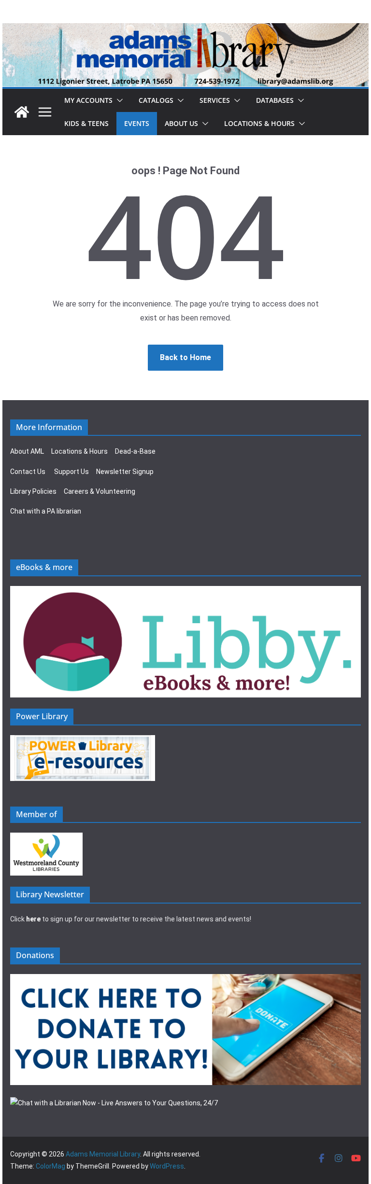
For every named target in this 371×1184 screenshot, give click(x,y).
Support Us (71, 471)
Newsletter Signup (125, 471)
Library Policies (33, 491)
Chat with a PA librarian (45, 511)
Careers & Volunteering (99, 491)
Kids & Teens (86, 123)
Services (215, 100)
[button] (118, 100)
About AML (27, 451)
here (33, 919)
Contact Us (27, 471)
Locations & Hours (79, 451)
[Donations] (185, 980)
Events (136, 123)
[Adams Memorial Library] (185, 29)
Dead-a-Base (135, 451)
